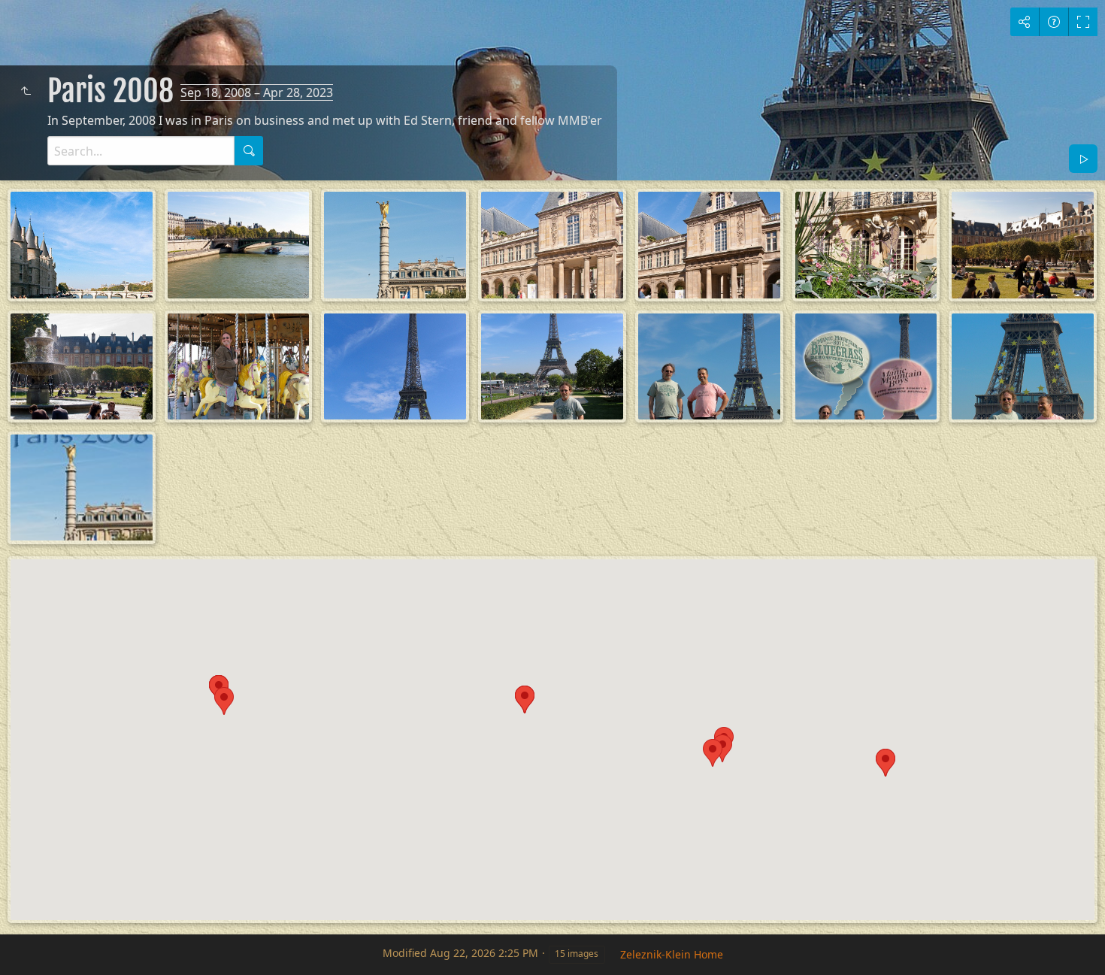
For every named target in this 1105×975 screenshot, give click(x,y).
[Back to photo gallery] (25, 91)
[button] (712, 753)
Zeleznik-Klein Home (671, 954)
